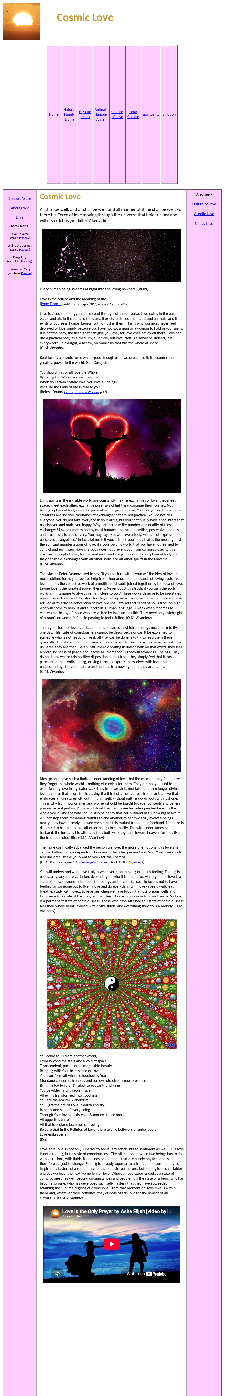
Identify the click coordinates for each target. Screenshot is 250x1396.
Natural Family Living (69, 115)
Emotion (169, 115)
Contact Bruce (20, 199)
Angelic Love (204, 214)
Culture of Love (204, 204)
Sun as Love (204, 224)
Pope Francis (51, 304)
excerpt (138, 862)
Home (54, 115)
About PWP (20, 208)
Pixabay (24, 238)
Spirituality (150, 115)
